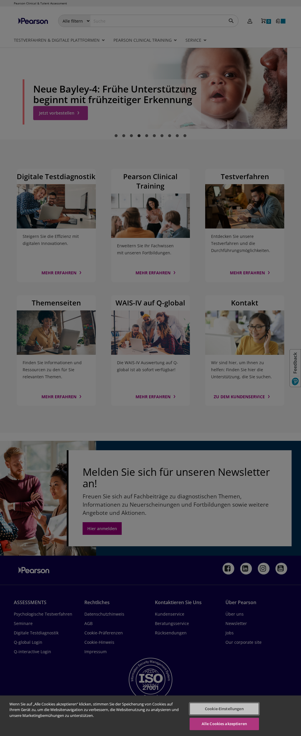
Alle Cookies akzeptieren (224, 723)
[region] (150, 715)
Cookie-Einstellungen (224, 708)
